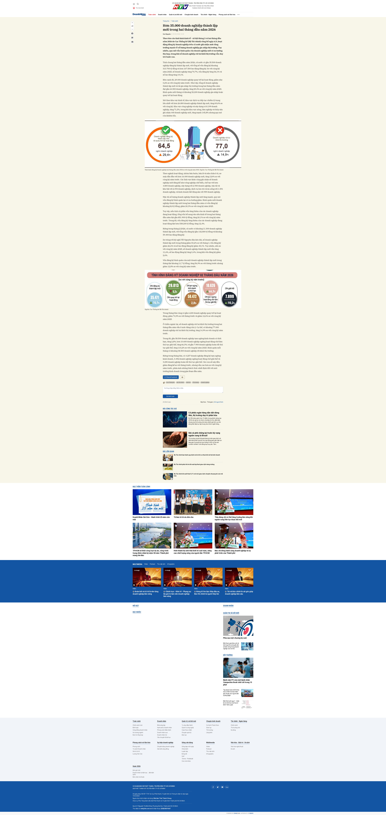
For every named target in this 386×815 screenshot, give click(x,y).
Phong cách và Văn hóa (227, 14)
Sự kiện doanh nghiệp (165, 742)
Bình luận (136, 727)
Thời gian (210, 402)
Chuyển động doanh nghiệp (165, 746)
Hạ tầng (233, 730)
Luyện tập (185, 751)
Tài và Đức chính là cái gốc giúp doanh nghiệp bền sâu (239, 592)
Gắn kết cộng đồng (163, 749)
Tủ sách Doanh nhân (139, 749)
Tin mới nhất (140, 8)
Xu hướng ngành (138, 732)
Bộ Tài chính (180, 382)
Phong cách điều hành (164, 730)
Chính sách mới (137, 725)
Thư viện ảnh (161, 564)
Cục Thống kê (170, 382)
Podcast (152, 564)
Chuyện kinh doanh (191, 14)
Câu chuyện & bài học (164, 737)
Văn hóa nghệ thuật (237, 746)
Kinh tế (188, 382)
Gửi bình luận (170, 396)
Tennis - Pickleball (187, 758)
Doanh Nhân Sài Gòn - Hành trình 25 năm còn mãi (151, 518)
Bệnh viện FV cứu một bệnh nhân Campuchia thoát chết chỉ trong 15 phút (237, 682)
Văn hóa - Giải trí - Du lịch (240, 742)
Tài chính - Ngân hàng (208, 14)
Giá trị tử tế (136, 751)
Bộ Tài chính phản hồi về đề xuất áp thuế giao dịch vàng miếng (194, 464)
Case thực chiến (187, 730)
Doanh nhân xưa (162, 732)
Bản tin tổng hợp (138, 735)
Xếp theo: (203, 402)
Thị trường (196, 382)
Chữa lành (185, 749)
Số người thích (218, 402)
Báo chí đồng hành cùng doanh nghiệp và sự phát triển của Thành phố (233, 552)
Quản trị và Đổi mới (175, 14)
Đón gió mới (136, 770)
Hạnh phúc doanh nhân (164, 727)
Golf (183, 756)
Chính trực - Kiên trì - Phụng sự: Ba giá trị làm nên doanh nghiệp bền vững (177, 593)
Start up (208, 727)
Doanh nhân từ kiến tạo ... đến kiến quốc (143, 773)
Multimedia (137, 564)
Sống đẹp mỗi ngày (188, 746)
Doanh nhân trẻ (162, 735)
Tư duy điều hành (187, 725)
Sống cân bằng (187, 742)
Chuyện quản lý (186, 732)
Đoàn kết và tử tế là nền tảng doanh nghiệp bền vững (145, 592)
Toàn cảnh (152, 14)
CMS (237, 813)
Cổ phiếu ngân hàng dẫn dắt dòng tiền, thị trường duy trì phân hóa (203, 414)
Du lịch (233, 749)
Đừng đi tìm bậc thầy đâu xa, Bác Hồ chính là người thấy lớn (207, 592)
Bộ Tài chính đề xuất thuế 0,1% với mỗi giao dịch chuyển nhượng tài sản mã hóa (198, 475)
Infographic (171, 564)
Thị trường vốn (235, 727)
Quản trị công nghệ (188, 727)
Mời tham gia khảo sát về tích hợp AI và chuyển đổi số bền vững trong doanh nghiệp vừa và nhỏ (231, 646)
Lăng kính (209, 732)
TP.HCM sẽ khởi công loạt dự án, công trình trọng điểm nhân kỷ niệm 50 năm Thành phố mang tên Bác (151, 553)
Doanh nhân (162, 14)
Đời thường (228, 655)
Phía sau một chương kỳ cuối (235, 638)
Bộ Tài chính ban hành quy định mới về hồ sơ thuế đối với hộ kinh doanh (197, 455)
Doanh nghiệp (205, 382)
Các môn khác (186, 761)
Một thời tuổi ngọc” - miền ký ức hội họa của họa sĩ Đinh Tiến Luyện (231, 702)
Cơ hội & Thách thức (212, 725)
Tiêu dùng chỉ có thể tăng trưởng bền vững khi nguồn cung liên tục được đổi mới (234, 518)
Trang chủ (166, 21)
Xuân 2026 (136, 766)
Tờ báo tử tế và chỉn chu (183, 517)
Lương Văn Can (137, 754)
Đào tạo (184, 735)
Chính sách (234, 725)
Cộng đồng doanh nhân (140, 730)
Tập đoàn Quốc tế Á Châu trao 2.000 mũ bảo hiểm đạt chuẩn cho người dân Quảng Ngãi (231, 692)
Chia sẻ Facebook (171, 377)
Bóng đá (184, 754)
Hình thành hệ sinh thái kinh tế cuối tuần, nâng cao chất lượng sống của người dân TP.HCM (193, 552)
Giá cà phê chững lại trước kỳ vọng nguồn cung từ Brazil (204, 434)
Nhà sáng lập (161, 725)
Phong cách (136, 746)
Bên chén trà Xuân (138, 777)
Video (146, 564)
